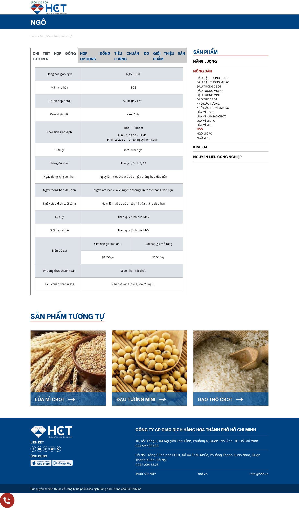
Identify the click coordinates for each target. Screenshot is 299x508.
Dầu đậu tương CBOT (212, 78)
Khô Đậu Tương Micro (213, 107)
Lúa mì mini (204, 125)
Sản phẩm (46, 36)
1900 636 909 (39, 2)
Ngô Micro (204, 133)
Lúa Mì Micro (206, 120)
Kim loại (200, 146)
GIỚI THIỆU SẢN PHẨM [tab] (169, 55)
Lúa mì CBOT (205, 112)
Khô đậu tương (208, 103)
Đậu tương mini (208, 95)
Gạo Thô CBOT (207, 99)
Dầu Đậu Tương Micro (213, 82)
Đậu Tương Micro (210, 90)
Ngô (200, 129)
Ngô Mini (203, 137)
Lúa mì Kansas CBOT (211, 116)
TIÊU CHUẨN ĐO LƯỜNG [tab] (131, 55)
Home (34, 36)
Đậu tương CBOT (209, 86)
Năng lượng (205, 61)
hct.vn (203, 473)
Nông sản (59, 36)
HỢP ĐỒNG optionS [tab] (95, 55)
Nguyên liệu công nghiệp (217, 156)
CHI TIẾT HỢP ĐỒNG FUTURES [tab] (54, 55)
